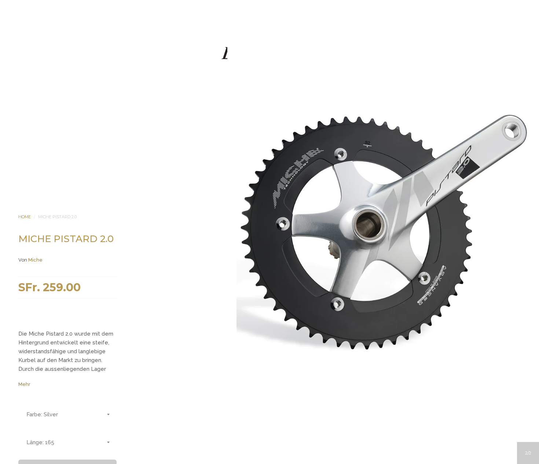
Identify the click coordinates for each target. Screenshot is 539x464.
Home (24, 216)
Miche (35, 260)
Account (259, 95)
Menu (239, 95)
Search (279, 95)
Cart (299, 95)
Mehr (24, 384)
